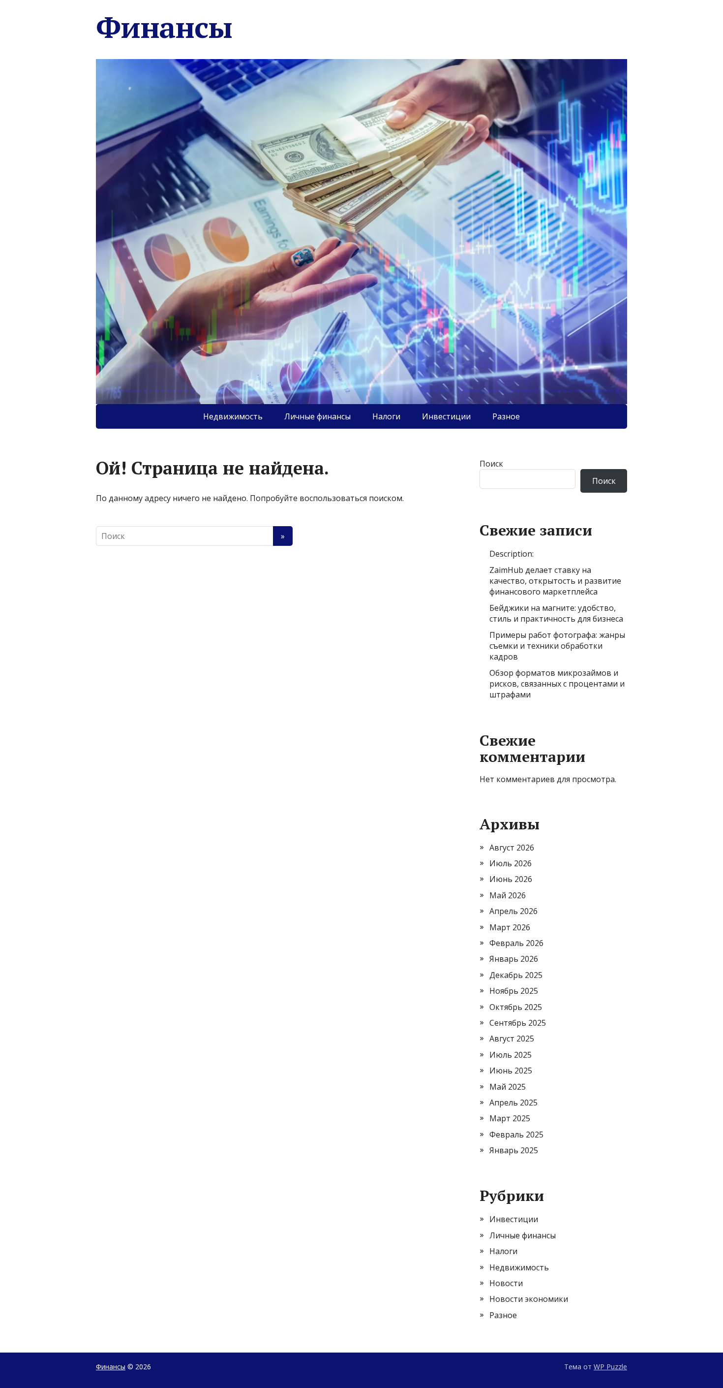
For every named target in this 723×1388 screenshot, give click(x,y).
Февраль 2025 (516, 1134)
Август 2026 (511, 847)
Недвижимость (233, 416)
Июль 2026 (510, 863)
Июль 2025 (510, 1054)
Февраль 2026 (516, 943)
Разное (506, 416)
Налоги (386, 416)
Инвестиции (446, 416)
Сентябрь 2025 (517, 1022)
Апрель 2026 (513, 911)
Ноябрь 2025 (513, 990)
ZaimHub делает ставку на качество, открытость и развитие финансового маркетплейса (555, 581)
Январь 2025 (513, 1150)
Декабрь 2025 (515, 975)
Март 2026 (509, 927)
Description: (511, 553)
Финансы (164, 27)
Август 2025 (511, 1038)
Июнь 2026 (510, 879)
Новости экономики (528, 1298)
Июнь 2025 (510, 1070)
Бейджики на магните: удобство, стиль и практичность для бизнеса (556, 613)
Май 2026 (507, 895)
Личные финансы (317, 416)
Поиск (491, 463)
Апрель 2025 (513, 1102)
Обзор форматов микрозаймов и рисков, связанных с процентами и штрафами (557, 683)
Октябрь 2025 (515, 1007)
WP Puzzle (610, 1366)
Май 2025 (507, 1086)
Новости (506, 1283)
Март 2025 (509, 1118)
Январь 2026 (513, 958)
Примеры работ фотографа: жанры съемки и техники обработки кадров (557, 646)
